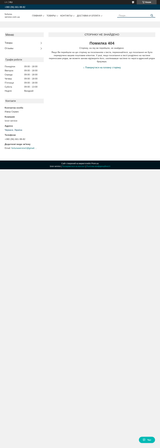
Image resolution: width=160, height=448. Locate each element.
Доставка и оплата (88, 15)
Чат (149, 440)
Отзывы (9, 48)
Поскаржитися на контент (73, 166)
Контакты (66, 15)
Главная (37, 15)
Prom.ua (95, 163)
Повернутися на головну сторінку (103, 67)
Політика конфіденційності (98, 166)
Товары (51, 15)
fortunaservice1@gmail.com (24, 148)
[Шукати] (151, 16)
